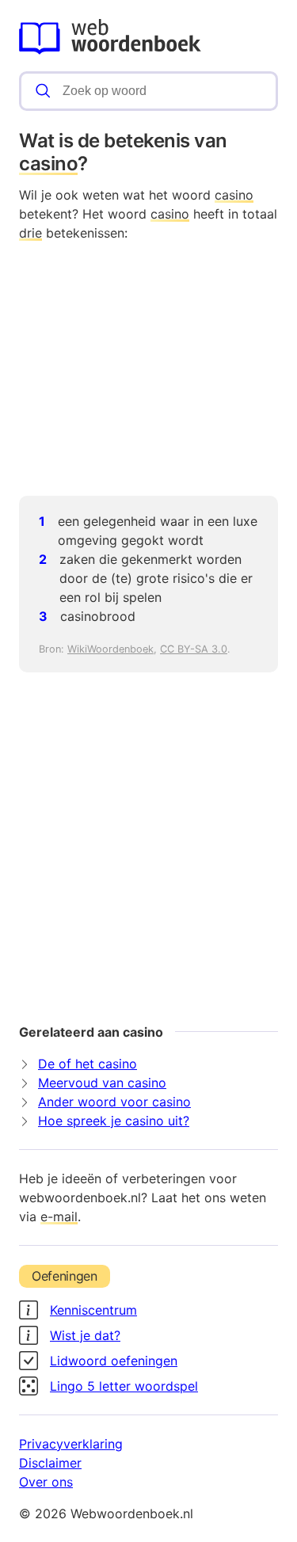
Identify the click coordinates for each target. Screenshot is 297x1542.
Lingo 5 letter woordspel (124, 1386)
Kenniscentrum (93, 1310)
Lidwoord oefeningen (113, 1361)
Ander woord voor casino (114, 1102)
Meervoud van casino (102, 1083)
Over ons (46, 1482)
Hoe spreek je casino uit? (113, 1121)
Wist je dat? (85, 1335)
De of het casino (87, 1064)
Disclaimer (50, 1463)
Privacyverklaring (71, 1444)
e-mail (59, 1216)
